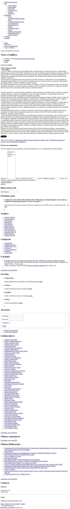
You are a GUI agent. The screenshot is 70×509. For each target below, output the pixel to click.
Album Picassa (14, 34)
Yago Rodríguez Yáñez (11, 428)
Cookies (22, 504)
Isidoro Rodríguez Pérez (11, 377)
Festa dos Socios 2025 (10, 458)
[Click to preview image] (6, 65)
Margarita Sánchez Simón (11, 393)
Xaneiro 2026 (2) (9, 229)
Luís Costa (7, 387)
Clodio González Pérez (11, 359)
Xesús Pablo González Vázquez (13, 413)
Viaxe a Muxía (8, 451)
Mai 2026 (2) (8, 222)
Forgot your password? (11, 330)
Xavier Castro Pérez (10, 411)
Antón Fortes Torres (10, 346)
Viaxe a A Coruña (9, 469)
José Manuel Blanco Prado (12, 382)
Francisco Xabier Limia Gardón (13, 374)
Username (5, 316)
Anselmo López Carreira (11, 344)
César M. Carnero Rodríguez (12, 357)
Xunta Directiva (12, 10)
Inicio (10, 2)
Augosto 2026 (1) (9, 219)
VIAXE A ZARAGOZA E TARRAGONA (17, 474)
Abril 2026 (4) (8, 224)
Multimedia (7, 15)
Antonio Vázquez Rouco (11, 349)
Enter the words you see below (27, 180)
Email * (40, 178)
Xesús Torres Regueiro (11, 415)
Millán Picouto (8, 398)
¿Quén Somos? (12, 5)
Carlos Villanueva (9, 354)
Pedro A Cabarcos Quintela (12, 406)
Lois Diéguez (8, 385)
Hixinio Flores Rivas (10, 375)
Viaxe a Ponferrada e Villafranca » (16, 142)
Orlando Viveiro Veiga (10, 403)
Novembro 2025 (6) (10, 232)
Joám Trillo (7, 380)
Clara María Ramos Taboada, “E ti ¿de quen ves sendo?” (20, 463)
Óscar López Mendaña (11, 405)
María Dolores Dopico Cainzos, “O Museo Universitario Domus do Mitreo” (26, 461)
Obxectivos (11, 9)
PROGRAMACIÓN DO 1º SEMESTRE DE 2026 (19, 454)
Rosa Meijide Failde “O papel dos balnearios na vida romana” (22, 459)
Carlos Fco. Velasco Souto (12, 353)
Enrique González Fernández (12, 364)
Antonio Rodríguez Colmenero (13, 348)
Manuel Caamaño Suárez (11, 390)
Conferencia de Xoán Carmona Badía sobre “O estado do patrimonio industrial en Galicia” (30, 453)
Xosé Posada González (11, 423)
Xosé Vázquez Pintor (10, 426)
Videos (14, 31)
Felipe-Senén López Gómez (12, 367)
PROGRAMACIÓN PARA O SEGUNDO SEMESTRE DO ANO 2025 (25, 468)
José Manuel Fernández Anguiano (14, 384)
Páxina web (63, 178)
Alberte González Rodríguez (12, 341)
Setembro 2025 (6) (9, 235)
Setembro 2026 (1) (9, 217)
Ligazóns (7, 36)
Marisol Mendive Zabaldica (12, 397)
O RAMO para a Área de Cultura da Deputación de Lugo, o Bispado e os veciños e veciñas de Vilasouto (34, 260)
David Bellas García (10, 361)
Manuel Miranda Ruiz (10, 392)
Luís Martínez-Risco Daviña (12, 389)
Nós (5, 4)
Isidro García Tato (9, 379)
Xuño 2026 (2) (8, 220)
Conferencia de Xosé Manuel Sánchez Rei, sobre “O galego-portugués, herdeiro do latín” (30, 466)
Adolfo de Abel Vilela (10, 339)
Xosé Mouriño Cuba (10, 421)
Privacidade (15, 504)
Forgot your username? (11, 332)
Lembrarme (5, 323)
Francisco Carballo (9, 369)
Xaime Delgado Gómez (11, 410)
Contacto (7, 38)
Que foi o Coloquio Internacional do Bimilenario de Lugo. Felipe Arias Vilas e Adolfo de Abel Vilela (33, 464)
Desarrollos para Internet (11, 507)
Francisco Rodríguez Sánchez (13, 372)
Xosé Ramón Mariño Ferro (12, 424)
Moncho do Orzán (9, 400)
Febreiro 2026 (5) (9, 227)
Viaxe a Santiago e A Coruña (12, 456)
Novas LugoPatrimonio (16, 18)
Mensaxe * (4, 178)
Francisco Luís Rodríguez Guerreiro (14, 371)
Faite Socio (11, 13)
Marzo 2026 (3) (8, 225)
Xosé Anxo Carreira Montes (12, 416)
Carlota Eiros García (10, 356)
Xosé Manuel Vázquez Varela (13, 420)
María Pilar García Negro (11, 395)
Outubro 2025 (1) (9, 234)
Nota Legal (8, 504)
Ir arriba (3, 184)
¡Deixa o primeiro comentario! (36, 265)
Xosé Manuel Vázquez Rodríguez (14, 418)
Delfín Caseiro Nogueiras (11, 362)
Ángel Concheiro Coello (11, 343)
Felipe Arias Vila (9, 366)
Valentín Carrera (9, 408)
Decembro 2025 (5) (10, 230)
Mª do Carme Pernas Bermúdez (13, 402)
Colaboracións (16, 22)
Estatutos (10, 12)
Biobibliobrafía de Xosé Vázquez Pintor (15, 351)
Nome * (18, 178)
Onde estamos (12, 7)
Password (5, 319)
